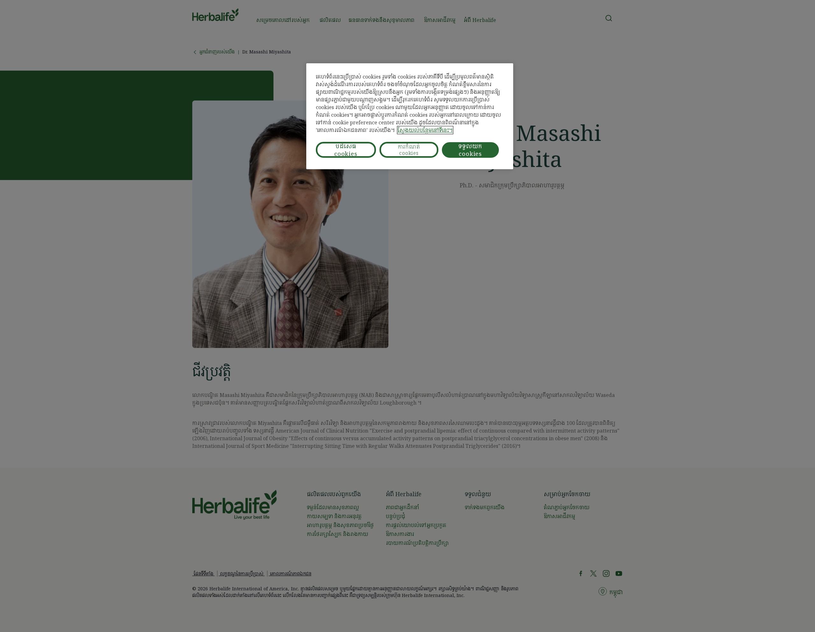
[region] (409, 116)
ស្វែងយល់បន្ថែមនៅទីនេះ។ (425, 130)
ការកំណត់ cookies (409, 149)
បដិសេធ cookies (346, 149)
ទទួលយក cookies (470, 149)
